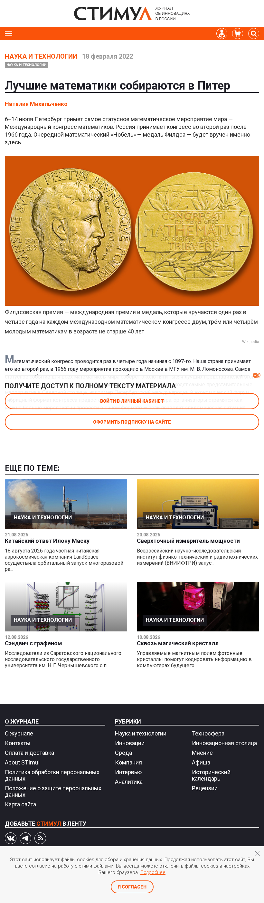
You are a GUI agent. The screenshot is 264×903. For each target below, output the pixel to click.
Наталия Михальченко (36, 104)
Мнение (202, 752)
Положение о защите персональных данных (53, 791)
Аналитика (129, 781)
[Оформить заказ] (237, 33)
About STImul (22, 762)
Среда (123, 752)
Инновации (130, 743)
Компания (128, 762)
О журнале (22, 721)
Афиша (201, 762)
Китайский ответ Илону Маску (47, 540)
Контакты (18, 743)
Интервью (128, 772)
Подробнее (152, 872)
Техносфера (208, 733)
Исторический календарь (211, 775)
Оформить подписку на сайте (132, 422)
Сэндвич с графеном (33, 643)
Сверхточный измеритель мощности (188, 540)
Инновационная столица (224, 743)
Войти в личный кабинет (132, 401)
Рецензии (205, 788)
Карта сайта (20, 804)
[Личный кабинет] (221, 33)
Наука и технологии (41, 56)
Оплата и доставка (29, 752)
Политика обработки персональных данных (52, 775)
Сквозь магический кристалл (178, 643)
